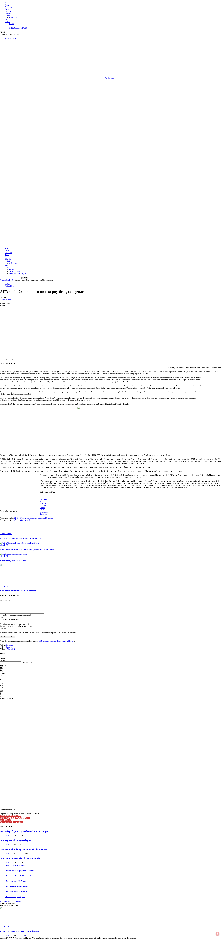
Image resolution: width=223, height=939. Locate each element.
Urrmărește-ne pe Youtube (15, 865)
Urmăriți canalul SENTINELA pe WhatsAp (20, 876)
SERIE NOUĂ (10, 38)
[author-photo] (5, 532)
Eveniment (9, 11)
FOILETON (9, 280)
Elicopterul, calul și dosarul (13, 560)
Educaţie (8, 13)
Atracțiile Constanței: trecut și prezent (18, 590)
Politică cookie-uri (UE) (18, 28)
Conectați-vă (10, 647)
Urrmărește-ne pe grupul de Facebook (19, 871)
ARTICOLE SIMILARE (10, 538)
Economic (8, 7)
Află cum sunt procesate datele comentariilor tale (56, 641)
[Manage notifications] (217, 934)
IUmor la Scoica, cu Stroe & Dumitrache (19, 931)
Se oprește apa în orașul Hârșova (15, 840)
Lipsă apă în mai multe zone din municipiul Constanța (33, 518)
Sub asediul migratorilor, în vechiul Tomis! (20, 858)
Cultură (7, 15)
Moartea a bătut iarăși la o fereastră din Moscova (23, 849)
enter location (27, 663)
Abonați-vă (11, 649)
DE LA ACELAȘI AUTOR (31, 538)
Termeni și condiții (16, 26)
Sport (7, 20)
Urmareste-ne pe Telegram (15, 897)
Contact (7, 22)
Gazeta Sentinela (6, 299)
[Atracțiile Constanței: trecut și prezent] (14, 584)
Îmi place (9, 645)
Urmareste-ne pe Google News (16, 886)
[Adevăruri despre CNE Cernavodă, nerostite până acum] (19, 543)
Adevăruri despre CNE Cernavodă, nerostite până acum (27, 549)
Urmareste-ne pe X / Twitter (15, 881)
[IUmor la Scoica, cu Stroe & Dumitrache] (17, 925)
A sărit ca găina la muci (21, 520)
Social (7, 5)
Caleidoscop (13, 17)
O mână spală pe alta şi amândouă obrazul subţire (24, 831)
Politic (7, 9)
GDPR (11, 24)
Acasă (7, 3)
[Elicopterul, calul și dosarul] (13, 554)
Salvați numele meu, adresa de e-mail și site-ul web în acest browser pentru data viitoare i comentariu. (39, 633)
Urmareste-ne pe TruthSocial (16, 891)
